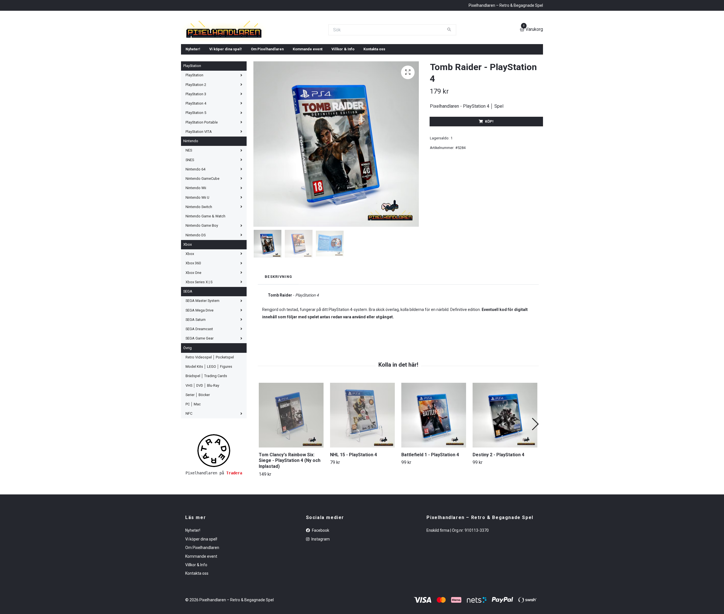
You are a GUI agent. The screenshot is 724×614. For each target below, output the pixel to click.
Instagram (320, 580)
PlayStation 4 (196, 144)
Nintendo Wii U (197, 238)
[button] (535, 465)
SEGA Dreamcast (199, 369)
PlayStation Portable (202, 163)
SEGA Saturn (196, 360)
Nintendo (190, 182)
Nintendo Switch (199, 247)
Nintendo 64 (195, 210)
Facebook (320, 571)
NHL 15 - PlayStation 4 (353, 495)
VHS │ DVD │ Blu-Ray (202, 426)
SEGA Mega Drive (200, 351)
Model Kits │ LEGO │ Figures (209, 407)
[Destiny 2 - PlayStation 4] (505, 455)
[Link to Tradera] (213, 491)
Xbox (187, 285)
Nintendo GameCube (202, 219)
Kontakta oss (374, 90)
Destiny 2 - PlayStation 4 (498, 495)
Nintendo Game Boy (202, 266)
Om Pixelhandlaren (267, 90)
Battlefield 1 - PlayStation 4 (430, 495)
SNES (190, 200)
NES (189, 191)
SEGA (187, 332)
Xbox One (193, 313)
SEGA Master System (202, 341)
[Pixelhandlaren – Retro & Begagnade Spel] (294, 50)
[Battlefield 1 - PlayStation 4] (433, 455)
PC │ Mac (193, 445)
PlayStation (192, 106)
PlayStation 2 (196, 125)
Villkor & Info (342, 90)
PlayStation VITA (199, 172)
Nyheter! (193, 90)
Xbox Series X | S (199, 323)
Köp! (489, 162)
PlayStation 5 (196, 153)
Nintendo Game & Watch (205, 257)
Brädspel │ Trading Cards (206, 416)
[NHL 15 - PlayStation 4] (362, 455)
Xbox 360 (193, 304)
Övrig (187, 388)
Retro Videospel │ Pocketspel (210, 398)
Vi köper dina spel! (225, 90)
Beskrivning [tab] (278, 317)
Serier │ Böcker (198, 435)
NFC (189, 454)
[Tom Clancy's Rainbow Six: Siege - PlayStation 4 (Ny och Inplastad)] (291, 455)
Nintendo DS (196, 276)
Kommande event (307, 90)
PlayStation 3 (196, 135)
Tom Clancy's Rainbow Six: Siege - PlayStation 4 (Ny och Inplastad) (289, 501)
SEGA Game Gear (200, 379)
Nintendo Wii (196, 228)
